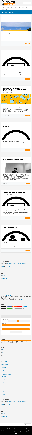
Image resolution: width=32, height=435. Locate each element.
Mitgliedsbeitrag (8, 115)
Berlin (11, 54)
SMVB (13, 54)
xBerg (6, 43)
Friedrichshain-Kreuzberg (15, 431)
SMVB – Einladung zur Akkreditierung (14, 53)
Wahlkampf (3, 389)
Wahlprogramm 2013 (5, 392)
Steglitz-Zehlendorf (28, 430)
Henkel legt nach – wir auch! (11, 18)
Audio (3, 352)
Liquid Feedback (4, 368)
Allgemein (10, 54)
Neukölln (21, 430)
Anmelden (3, 275)
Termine (11, 19)
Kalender (19, 7)
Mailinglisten (9, 430)
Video (6, 9)
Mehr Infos (8, 428)
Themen (3, 7)
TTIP (6, 183)
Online (10, 150)
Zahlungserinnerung (13, 115)
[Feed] (1, 423)
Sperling (3, 266)
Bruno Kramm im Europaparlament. (13, 159)
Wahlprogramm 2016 (5, 394)
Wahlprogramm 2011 (5, 391)
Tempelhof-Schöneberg (27, 431)
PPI (2, 377)
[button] (3, 306)
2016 (4, 150)
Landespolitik (4, 367)
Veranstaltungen (4, 386)
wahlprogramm (14, 150)
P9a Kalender (9, 431)
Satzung (2, 429)
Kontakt (3, 9)
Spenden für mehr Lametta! (3, 430)
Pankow (21, 431)
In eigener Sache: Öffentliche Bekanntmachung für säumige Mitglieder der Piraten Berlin (15, 89)
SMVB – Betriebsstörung (10, 227)
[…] (18, 38)
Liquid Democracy (8, 150)
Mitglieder (5, 115)
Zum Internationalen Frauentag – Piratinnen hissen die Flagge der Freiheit (16, 263)
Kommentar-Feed (4, 278)
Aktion (15, 7)
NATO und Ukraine (7, 266)
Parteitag (3, 370)
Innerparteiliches (10, 92)
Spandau (27, 429)
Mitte (20, 429)
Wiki (8, 429)
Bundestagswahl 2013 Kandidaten (7, 374)
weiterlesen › (27, 43)
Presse (23, 7)
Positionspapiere (4, 376)
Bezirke (14, 428)
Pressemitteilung (4, 379)
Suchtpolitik (4, 43)
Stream (26, 7)
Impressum (2, 428)
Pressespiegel (4, 380)
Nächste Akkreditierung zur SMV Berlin (15, 192)
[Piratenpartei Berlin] (8, 3)
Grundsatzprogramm (5, 364)
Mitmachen (7, 7)
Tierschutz (3, 385)
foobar (3, 362)
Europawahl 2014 (4, 361)
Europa (5, 183)
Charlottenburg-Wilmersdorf (15, 429)
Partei (12, 7)
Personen (3, 371)
